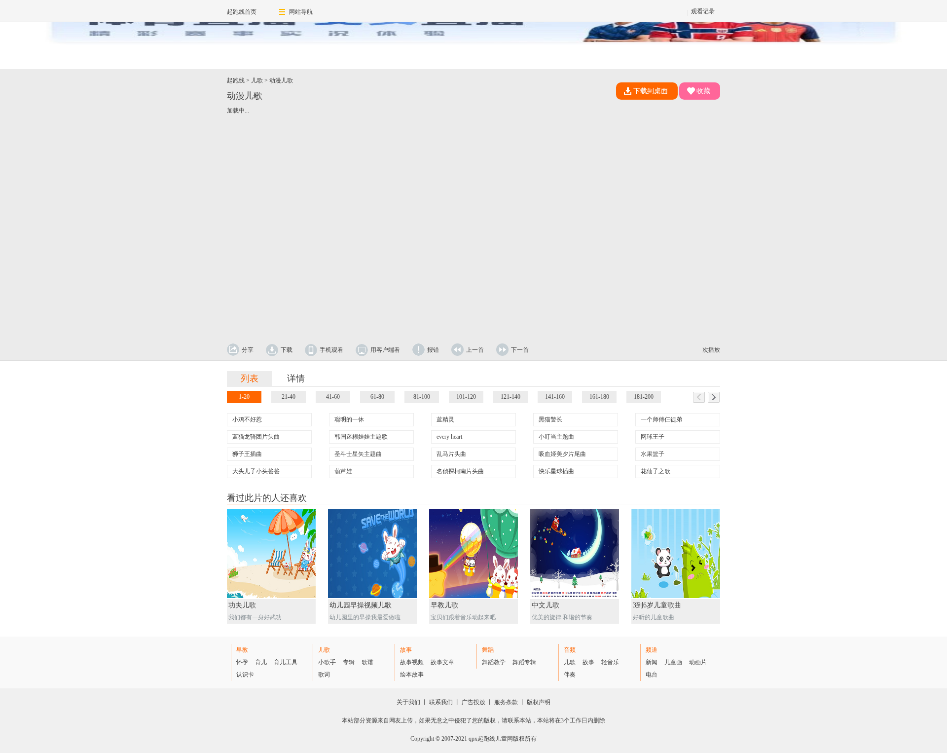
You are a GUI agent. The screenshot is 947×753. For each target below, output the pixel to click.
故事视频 (412, 662)
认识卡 (245, 674)
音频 (570, 649)
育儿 (261, 662)
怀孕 (242, 662)
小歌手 (327, 662)
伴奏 (570, 674)
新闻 (651, 662)
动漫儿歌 (281, 80)
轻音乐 (610, 662)
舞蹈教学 (494, 662)
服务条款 (506, 702)
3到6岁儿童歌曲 (657, 605)
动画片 (698, 662)
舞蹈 (488, 649)
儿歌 (257, 80)
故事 (406, 649)
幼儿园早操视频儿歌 (360, 605)
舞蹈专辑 (524, 662)
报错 (433, 349)
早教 (242, 649)
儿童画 (673, 662)
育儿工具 (285, 662)
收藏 (703, 91)
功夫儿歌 (242, 605)
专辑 (349, 662)
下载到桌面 (650, 91)
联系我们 (441, 702)
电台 (651, 674)
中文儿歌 (545, 605)
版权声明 (538, 702)
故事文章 (442, 662)
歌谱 (367, 662)
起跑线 (236, 80)
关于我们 (408, 702)
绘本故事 (412, 674)
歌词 (324, 674)
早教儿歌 (444, 605)
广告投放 (473, 702)
